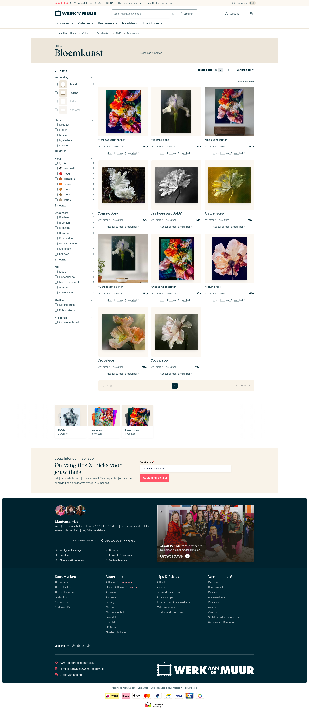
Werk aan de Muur (223, 577)
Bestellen (114, 550)
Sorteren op (244, 70)
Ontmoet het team (171, 556)
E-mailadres (147, 462)
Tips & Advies (151, 23)
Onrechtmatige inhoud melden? (166, 688)
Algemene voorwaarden (123, 688)
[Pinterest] (73, 646)
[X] (83, 646)
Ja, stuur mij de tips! (154, 477)
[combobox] (141, 14)
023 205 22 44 (113, 540)
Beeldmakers (106, 23)
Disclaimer (143, 688)
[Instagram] (68, 646)
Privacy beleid (190, 688)
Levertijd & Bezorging (121, 555)
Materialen (128, 23)
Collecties (84, 23)
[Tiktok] (88, 646)
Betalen (64, 555)
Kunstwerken (62, 23)
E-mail (131, 540)
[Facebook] (78, 646)
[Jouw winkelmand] (251, 13)
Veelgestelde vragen (71, 550)
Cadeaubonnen (118, 560)
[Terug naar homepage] (76, 13)
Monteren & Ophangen (72, 560)
